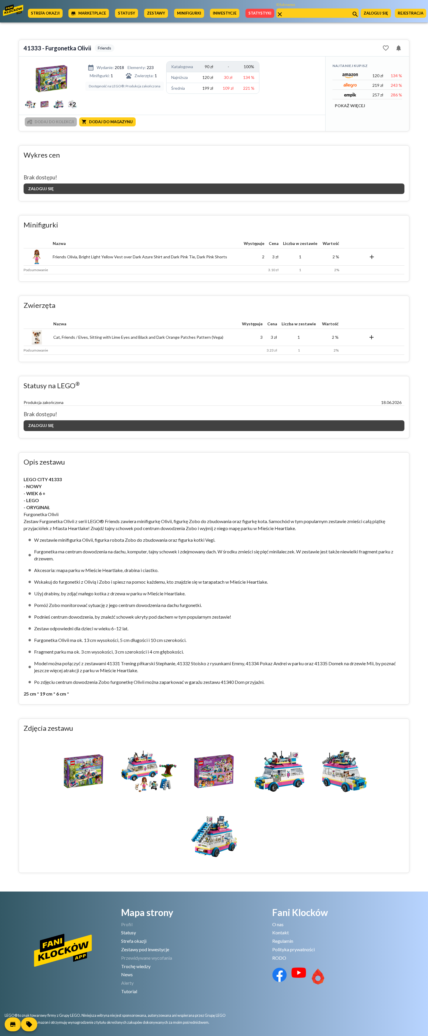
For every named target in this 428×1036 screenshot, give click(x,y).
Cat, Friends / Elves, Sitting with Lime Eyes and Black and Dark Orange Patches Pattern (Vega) (138, 337)
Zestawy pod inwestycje (145, 949)
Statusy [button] (126, 13)
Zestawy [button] (156, 13)
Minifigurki (189, 13)
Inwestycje (224, 13)
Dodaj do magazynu (111, 121)
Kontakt (280, 932)
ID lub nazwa (285, 4)
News (127, 974)
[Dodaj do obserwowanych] (386, 48)
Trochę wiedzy (136, 966)
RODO (279, 958)
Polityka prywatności (293, 949)
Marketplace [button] (92, 13)
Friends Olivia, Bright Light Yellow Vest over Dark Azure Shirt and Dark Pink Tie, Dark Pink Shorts (140, 256)
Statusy (128, 932)
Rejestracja (410, 13)
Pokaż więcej (350, 105)
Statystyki (259, 13)
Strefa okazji (133, 941)
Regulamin (282, 941)
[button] (13, 1024)
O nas (278, 924)
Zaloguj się (376, 13)
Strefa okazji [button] (45, 13)
